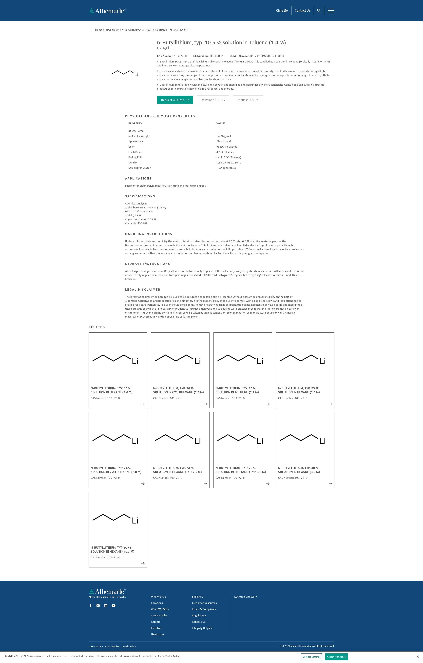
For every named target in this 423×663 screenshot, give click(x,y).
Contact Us (302, 10)
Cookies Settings (311, 656)
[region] (211, 657)
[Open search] (319, 10)
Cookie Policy (172, 656)
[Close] (417, 656)
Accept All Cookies (336, 656)
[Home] (107, 10)
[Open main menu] (331, 10)
